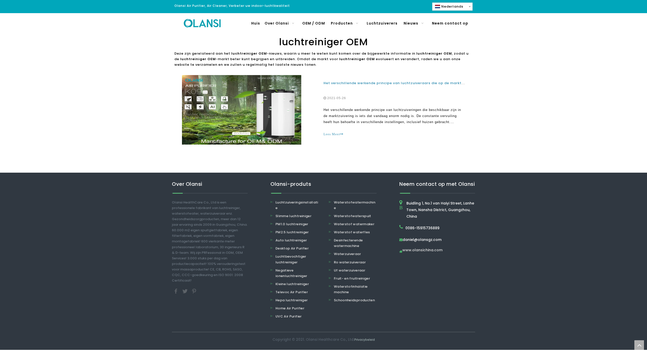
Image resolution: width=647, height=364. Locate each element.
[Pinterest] (194, 291)
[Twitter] (185, 291)
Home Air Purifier (289, 308)
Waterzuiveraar (347, 254)
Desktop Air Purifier (292, 248)
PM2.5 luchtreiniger (292, 232)
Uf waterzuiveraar (349, 270)
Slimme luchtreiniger (293, 216)
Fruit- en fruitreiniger (352, 278)
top (639, 345)
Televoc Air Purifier (291, 292)
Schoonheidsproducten (354, 300)
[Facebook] (176, 291)
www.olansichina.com (422, 250)
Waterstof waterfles (352, 232)
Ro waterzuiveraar (350, 262)
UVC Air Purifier (288, 316)
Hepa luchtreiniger (291, 300)
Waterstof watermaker (354, 224)
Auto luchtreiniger (291, 240)
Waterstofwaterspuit (352, 216)
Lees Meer (332, 134)
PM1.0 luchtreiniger (291, 224)
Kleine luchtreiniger (292, 284)
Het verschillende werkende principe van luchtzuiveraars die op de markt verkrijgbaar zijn (408, 83)
